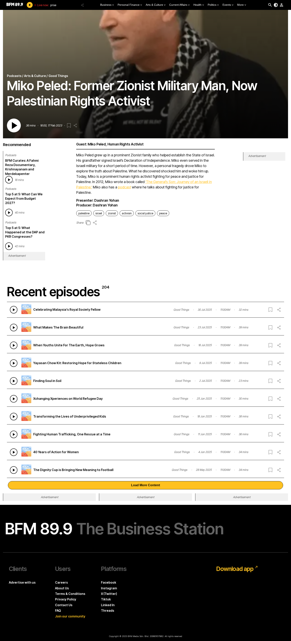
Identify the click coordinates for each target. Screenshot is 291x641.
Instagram (109, 588)
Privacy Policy (65, 599)
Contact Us (63, 605)
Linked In (108, 605)
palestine (83, 213)
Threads (107, 611)
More (240, 4)
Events (227, 4)
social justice (145, 213)
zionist (112, 213)
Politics (212, 4)
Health (197, 4)
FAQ (58, 611)
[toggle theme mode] (275, 5)
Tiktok (106, 599)
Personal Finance (129, 4)
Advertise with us (22, 582)
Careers (61, 582)
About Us (62, 588)
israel (98, 213)
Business (105, 4)
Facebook (108, 582)
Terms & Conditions (70, 594)
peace (163, 213)
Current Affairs (178, 4)
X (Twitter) (109, 594)
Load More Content (145, 485)
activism (127, 213)
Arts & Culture (154, 4)
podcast (124, 187)
